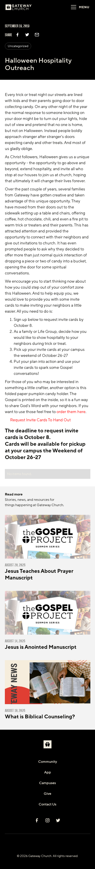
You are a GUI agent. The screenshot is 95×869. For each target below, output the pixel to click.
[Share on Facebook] (17, 34)
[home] (24, 7)
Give (47, 793)
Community (47, 761)
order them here (71, 411)
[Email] (37, 34)
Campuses (47, 783)
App (47, 772)
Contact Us (47, 804)
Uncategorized (18, 46)
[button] (78, 7)
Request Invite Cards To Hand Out (39, 420)
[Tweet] (27, 34)
